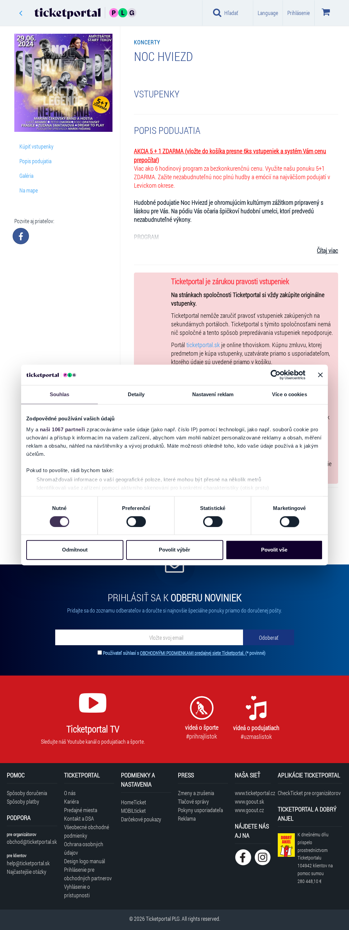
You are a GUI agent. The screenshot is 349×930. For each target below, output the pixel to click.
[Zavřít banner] (320, 374)
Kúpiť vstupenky (36, 146)
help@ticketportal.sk (28, 863)
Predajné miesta (80, 809)
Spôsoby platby (23, 801)
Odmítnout (75, 550)
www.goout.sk (249, 801)
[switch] (136, 521)
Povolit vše (274, 550)
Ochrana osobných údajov (83, 848)
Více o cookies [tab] (289, 394)
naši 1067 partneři (62, 429)
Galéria (26, 175)
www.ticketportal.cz (253, 792)
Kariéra (71, 801)
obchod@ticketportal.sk (32, 841)
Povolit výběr (174, 550)
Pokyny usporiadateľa (200, 809)
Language (268, 12)
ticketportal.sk (203, 345)
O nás (70, 792)
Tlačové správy (193, 801)
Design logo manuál (84, 861)
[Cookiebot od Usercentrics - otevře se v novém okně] (275, 375)
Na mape (28, 190)
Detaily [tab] (136, 394)
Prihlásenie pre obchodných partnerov (88, 874)
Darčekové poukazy (141, 819)
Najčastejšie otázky (26, 871)
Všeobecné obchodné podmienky (86, 831)
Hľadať (231, 12)
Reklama (187, 818)
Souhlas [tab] (60, 394)
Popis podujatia (35, 161)
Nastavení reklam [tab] (213, 394)
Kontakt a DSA (79, 818)
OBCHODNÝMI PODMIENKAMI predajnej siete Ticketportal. (192, 653)
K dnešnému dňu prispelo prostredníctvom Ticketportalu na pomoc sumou (315, 857)
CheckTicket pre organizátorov (309, 792)
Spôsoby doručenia (27, 792)
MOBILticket (133, 810)
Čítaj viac (327, 250)
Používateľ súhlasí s (184, 653)
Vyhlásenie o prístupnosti (77, 891)
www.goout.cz (249, 809)
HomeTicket (133, 802)
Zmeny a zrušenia (196, 792)
